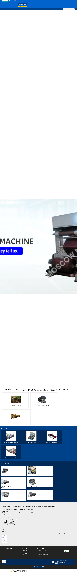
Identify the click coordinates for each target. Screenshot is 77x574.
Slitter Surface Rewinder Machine (34, 474)
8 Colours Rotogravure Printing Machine (11, 457)
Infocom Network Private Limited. (23, 571)
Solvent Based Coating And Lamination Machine (44, 553)
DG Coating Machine (41, 555)
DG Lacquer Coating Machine (33, 498)
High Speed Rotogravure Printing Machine (16, 422)
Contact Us (23, 8)
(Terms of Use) (25, 570)
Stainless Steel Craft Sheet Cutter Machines (52, 442)
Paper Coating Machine (5, 474)
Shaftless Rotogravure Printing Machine (43, 551)
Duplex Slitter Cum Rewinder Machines (43, 554)
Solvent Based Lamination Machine (31, 442)
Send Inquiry (23, 6)
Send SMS (42, 566)
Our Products (17, 8)
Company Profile (10, 8)
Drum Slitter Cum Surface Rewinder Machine (44, 557)
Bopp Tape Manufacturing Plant (16, 405)
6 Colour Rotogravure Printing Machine (43, 405)
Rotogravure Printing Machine (33, 486)
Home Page (4, 8)
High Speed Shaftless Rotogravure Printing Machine (11, 442)
